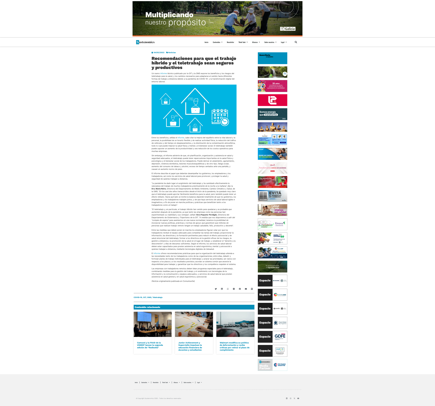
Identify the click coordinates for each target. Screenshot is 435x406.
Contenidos (216, 42)
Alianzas (255, 42)
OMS (149, 297)
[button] (296, 42)
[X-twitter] (294, 398)
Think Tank (242, 42)
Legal (282, 42)
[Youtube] (298, 398)
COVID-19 (138, 297)
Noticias (172, 52)
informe (163, 73)
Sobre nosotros (269, 42)
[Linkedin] (287, 398)
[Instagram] (290, 398)
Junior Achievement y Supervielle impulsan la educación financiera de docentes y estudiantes (190, 346)
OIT (144, 297)
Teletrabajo (157, 297)
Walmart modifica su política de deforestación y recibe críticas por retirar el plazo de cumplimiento (234, 346)
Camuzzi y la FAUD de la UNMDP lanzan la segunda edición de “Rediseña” (150, 345)
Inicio (206, 42)
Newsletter (230, 42)
